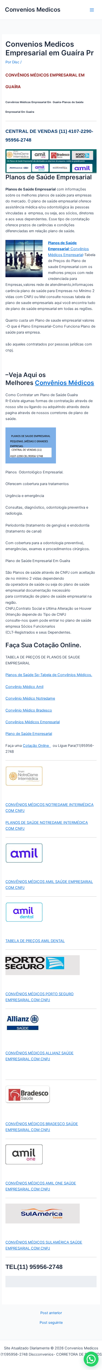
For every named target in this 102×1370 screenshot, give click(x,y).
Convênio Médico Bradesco (28, 710)
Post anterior (51, 1313)
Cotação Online (37, 745)
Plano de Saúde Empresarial (28, 733)
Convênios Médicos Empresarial (32, 722)
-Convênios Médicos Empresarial (68, 249)
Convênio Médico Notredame (30, 698)
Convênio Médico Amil (24, 687)
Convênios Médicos (64, 382)
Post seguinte (51, 1323)
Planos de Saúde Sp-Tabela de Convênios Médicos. (48, 675)
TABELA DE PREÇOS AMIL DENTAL (35, 941)
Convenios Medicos (32, 9)
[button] (91, 1359)
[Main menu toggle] (92, 10)
